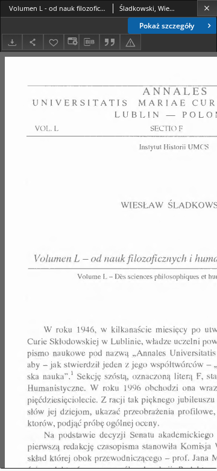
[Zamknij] (207, 8)
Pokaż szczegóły (166, 26)
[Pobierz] (12, 42)
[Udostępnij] (32, 42)
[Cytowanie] (109, 42)
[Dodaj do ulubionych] (53, 42)
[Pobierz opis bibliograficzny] (89, 42)
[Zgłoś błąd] (130, 42)
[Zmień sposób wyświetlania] (71, 42)
